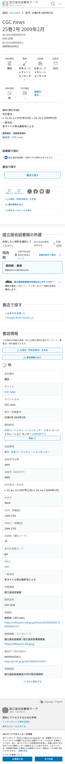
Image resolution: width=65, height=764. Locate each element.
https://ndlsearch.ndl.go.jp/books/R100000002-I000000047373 (32, 624)
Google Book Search (19, 317)
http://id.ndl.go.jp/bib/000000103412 (25, 661)
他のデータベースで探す (20, 210)
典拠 (31, 438)
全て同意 (48, 758)
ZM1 (6, 566)
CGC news (14, 12)
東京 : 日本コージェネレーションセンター (27, 452)
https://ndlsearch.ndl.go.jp (19, 644)
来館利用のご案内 (47, 254)
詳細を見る (37, 93)
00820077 (39, 434)
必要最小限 (17, 758)
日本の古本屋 (14, 313)
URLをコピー (18, 193)
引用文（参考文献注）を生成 (22, 198)
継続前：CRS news (12, 137)
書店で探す (32, 175)
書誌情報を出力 (15, 204)
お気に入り (9, 193)
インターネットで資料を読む (16, 721)
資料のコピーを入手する (14, 726)
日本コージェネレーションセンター (23, 430)
